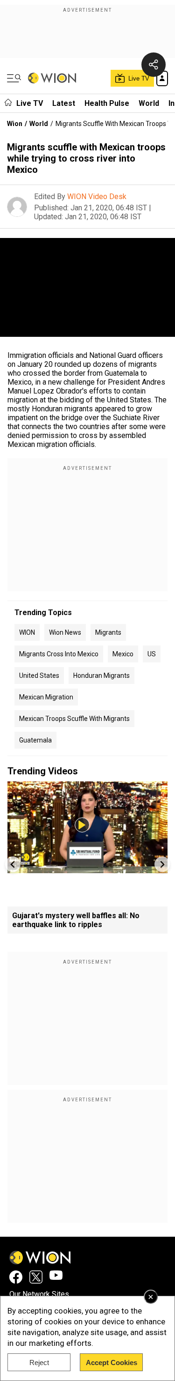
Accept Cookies (111, 1362)
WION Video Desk (96, 196)
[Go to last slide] (13, 864)
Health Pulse (106, 103)
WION (27, 632)
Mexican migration (46, 697)
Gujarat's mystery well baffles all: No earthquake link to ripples (76, 920)
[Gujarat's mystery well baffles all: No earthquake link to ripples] (87, 868)
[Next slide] (162, 864)
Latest (63, 103)
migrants (108, 632)
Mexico (122, 654)
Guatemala (35, 740)
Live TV (29, 103)
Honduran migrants (101, 675)
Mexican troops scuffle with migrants (74, 718)
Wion (14, 123)
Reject (39, 1362)
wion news (65, 632)
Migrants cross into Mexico (58, 654)
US (151, 654)
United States (39, 675)
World (149, 103)
